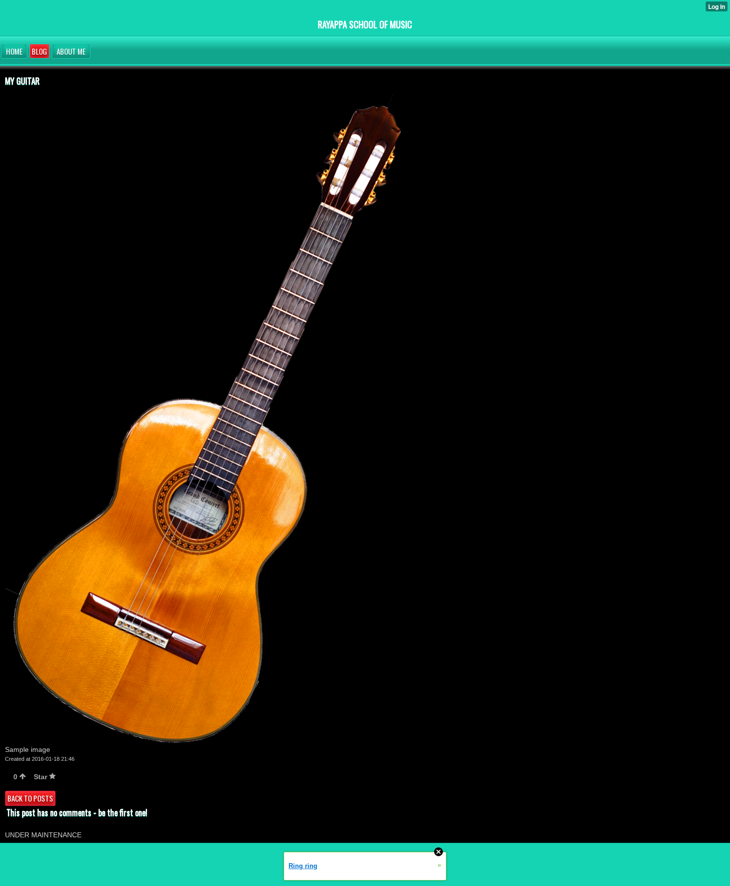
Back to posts (30, 798)
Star (41, 777)
